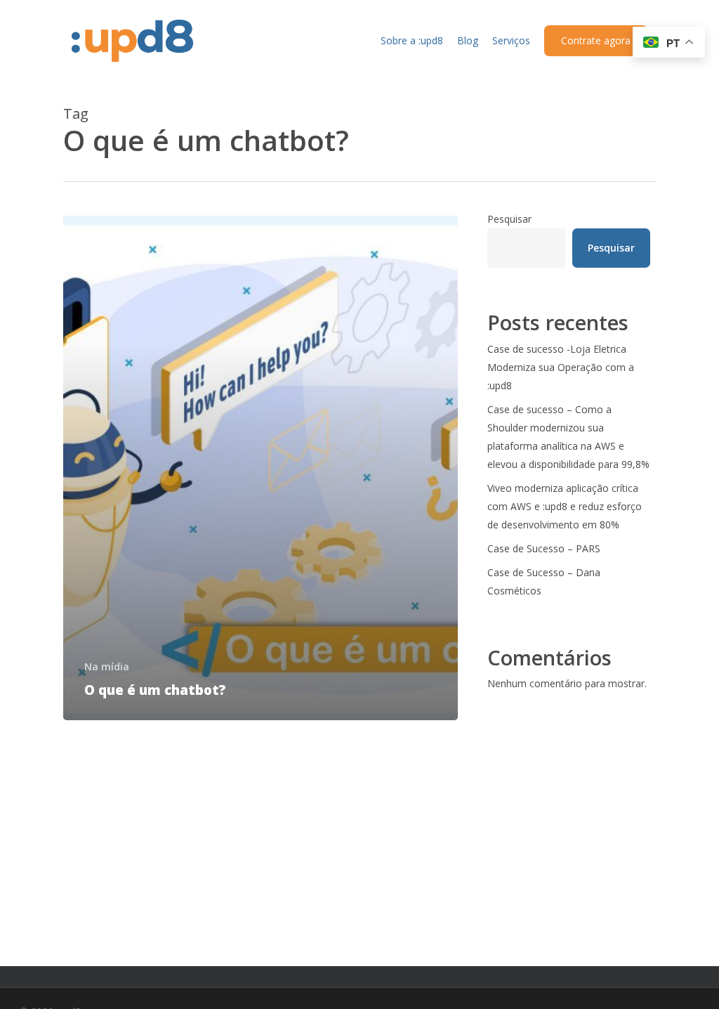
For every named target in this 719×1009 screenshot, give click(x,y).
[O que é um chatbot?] (260, 468)
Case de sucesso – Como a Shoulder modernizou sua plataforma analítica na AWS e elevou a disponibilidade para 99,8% (568, 437)
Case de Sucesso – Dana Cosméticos (543, 581)
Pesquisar (509, 219)
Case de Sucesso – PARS (543, 548)
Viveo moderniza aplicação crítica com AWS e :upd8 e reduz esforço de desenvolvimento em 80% (564, 506)
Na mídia (106, 666)
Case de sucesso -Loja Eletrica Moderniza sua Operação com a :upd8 (560, 367)
